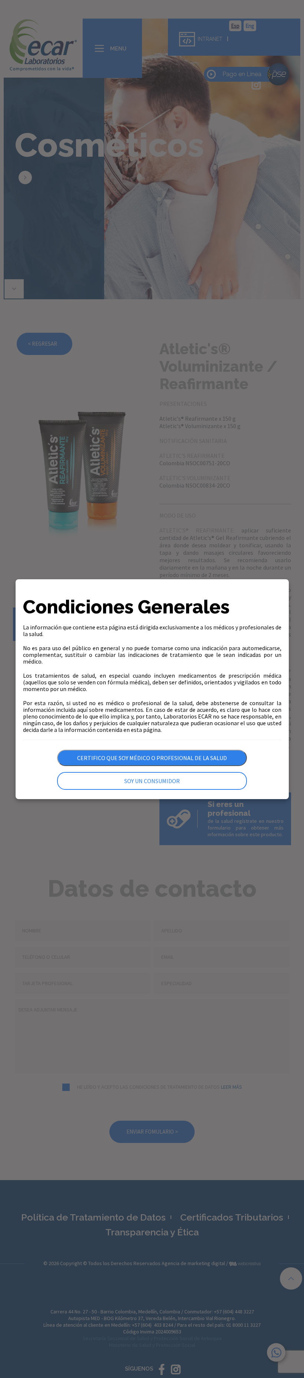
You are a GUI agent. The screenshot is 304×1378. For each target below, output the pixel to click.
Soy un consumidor (152, 781)
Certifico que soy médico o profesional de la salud (152, 758)
